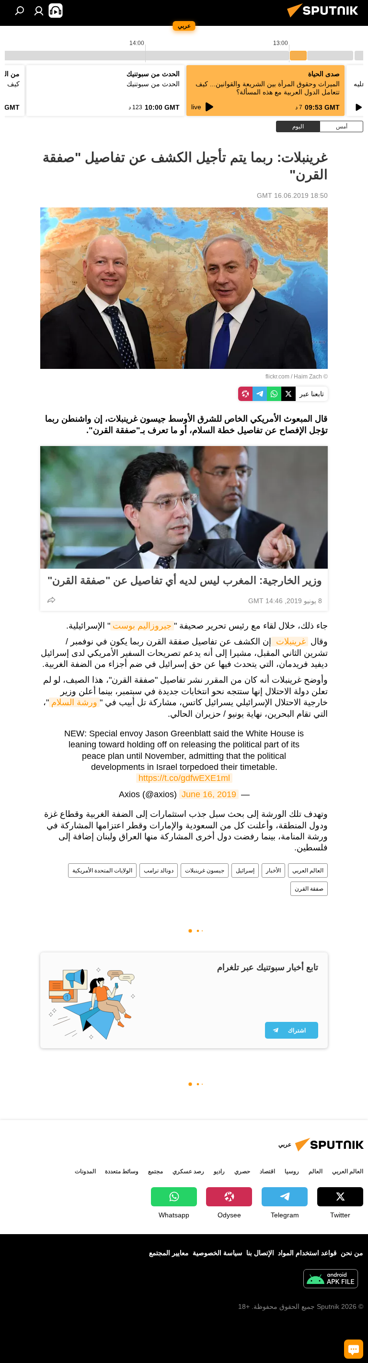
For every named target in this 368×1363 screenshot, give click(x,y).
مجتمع (155, 1171)
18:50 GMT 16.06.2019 (292, 195)
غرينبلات (290, 641)
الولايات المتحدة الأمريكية (102, 870)
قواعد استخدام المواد (307, 1253)
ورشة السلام (74, 702)
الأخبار (273, 870)
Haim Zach (308, 376)
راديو (219, 1171)
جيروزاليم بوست (142, 625)
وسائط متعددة (121, 1171)
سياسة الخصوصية (217, 1253)
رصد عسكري (188, 1171)
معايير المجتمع (169, 1253)
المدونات (85, 1171)
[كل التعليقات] (353, 1349)
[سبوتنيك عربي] (325, 19)
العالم (315, 1171)
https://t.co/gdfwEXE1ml (184, 778)
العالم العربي (307, 870)
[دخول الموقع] (38, 10)
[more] (51, 599)
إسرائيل (245, 870)
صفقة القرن (309, 888)
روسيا (292, 1171)
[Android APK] (330, 1280)
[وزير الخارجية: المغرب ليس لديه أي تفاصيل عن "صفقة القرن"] (184, 507)
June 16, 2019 (209, 794)
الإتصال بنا (260, 1253)
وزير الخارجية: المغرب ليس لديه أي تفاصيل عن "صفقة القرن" (184, 580)
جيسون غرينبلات (204, 870)
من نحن (352, 1253)
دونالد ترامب (158, 870)
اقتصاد (267, 1171)
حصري (242, 1171)
